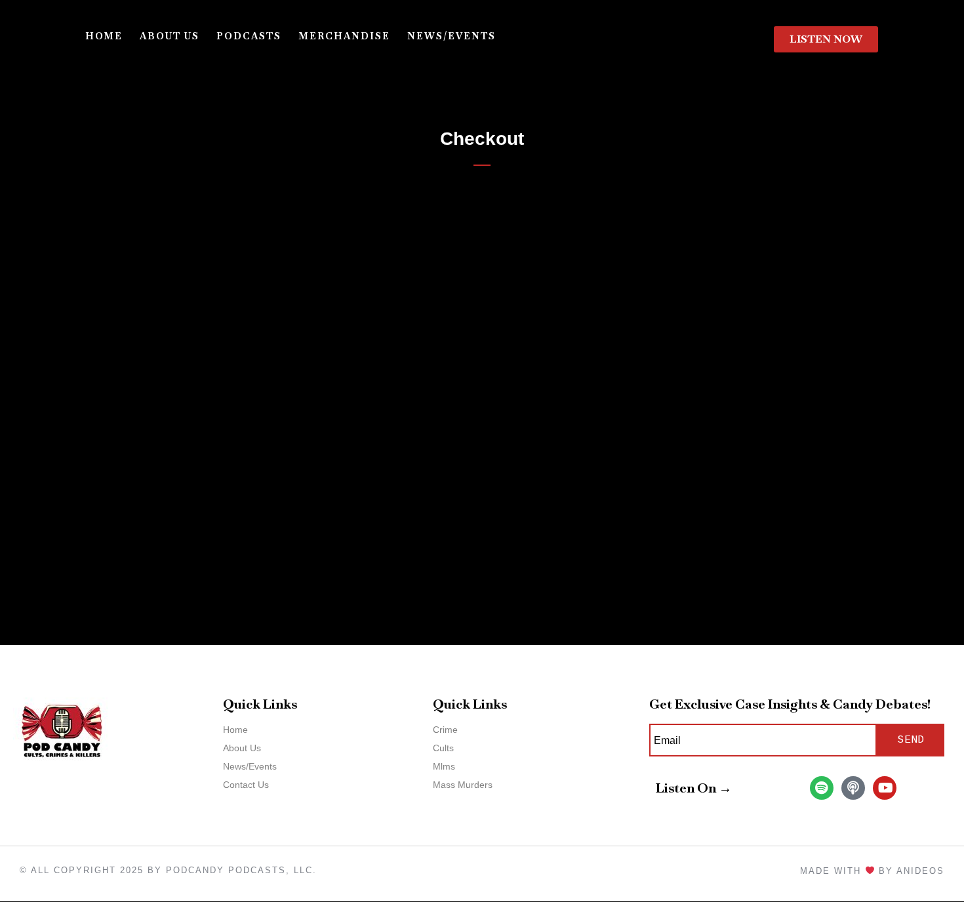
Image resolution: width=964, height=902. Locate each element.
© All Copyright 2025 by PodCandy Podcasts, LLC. (168, 870)
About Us (169, 36)
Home (104, 36)
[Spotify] (821, 788)
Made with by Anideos (872, 871)
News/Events (451, 36)
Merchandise (344, 36)
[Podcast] (853, 788)
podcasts (248, 36)
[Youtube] (884, 788)
